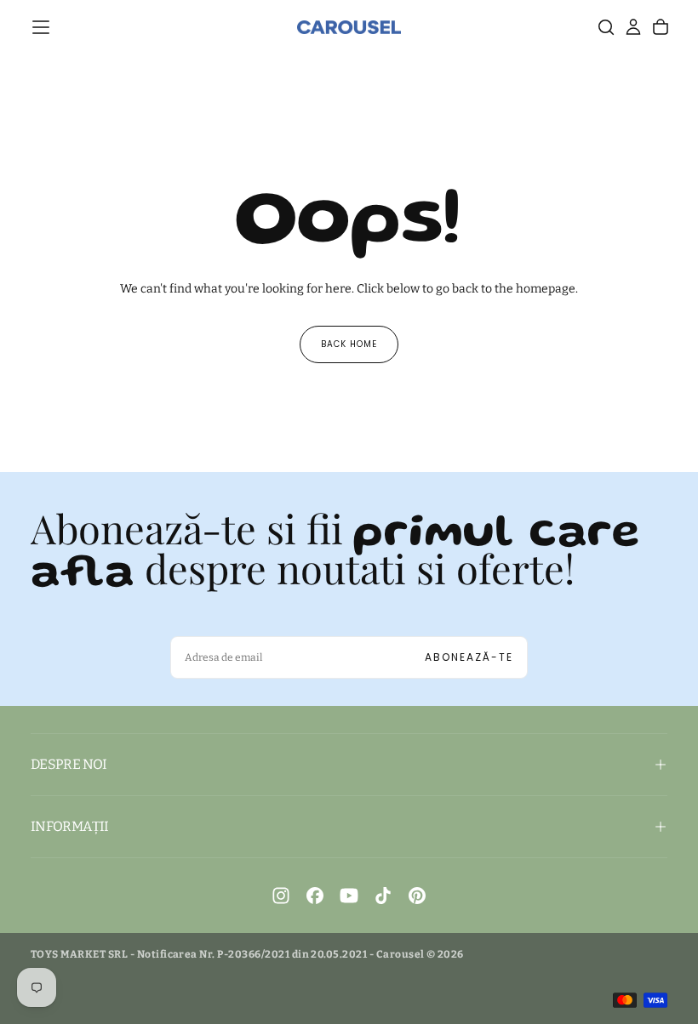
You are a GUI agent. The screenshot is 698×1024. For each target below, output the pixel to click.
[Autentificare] (633, 27)
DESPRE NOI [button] (69, 764)
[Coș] (660, 27)
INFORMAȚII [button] (70, 826)
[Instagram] (281, 895)
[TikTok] (383, 895)
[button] (41, 27)
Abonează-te (469, 657)
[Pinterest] (417, 895)
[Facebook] (315, 895)
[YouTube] (349, 895)
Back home (349, 344)
